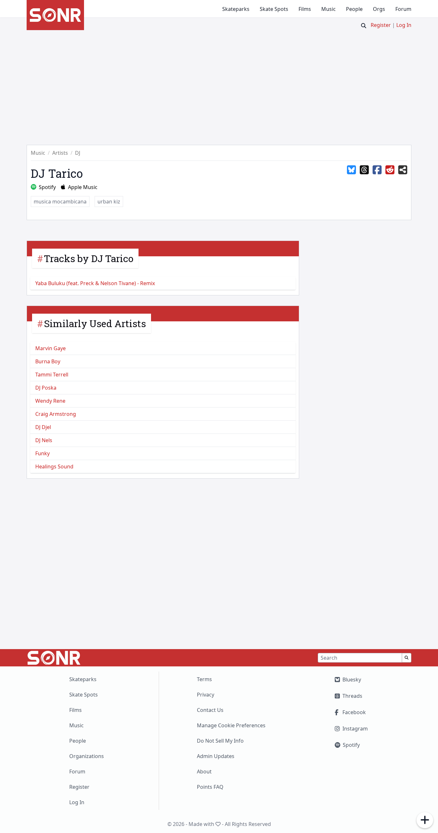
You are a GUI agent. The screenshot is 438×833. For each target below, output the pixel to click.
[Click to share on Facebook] (377, 170)
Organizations (86, 756)
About (204, 771)
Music (328, 8)
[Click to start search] (363, 25)
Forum (403, 8)
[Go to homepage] (55, 15)
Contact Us (210, 709)
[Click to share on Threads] (364, 170)
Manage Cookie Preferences (231, 725)
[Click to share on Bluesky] (351, 170)
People (354, 8)
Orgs (379, 8)
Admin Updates (215, 756)
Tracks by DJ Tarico (88, 258)
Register (381, 25)
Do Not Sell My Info (220, 740)
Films (305, 8)
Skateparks (235, 8)
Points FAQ (210, 786)
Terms (204, 679)
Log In (403, 25)
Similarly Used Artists (95, 323)
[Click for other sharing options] (402, 170)
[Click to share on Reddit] (389, 170)
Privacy (205, 694)
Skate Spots (274, 8)
